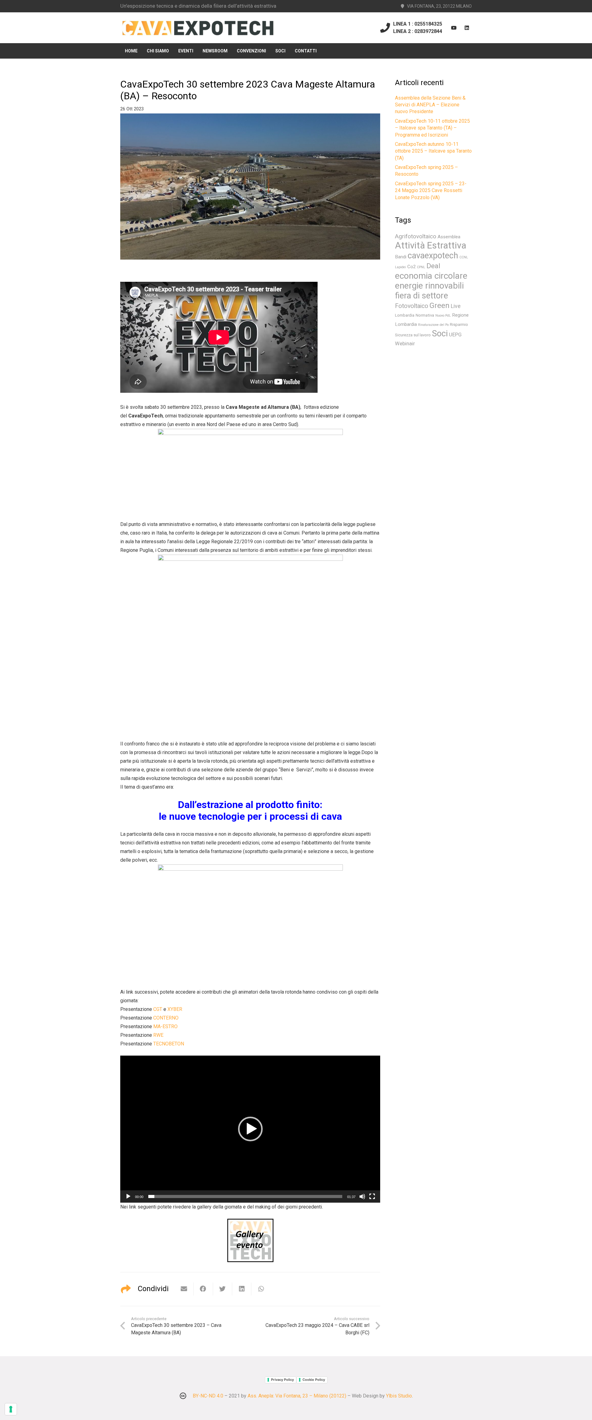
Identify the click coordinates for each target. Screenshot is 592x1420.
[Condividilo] (203, 1289)
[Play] (128, 1196)
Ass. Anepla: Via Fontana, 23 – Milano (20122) (297, 1396)
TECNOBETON (168, 1044)
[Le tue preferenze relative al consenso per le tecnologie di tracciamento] (11, 1409)
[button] (250, 1129)
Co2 (411, 266)
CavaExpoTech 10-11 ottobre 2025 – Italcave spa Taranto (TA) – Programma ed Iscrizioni (432, 128)
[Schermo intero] (372, 1196)
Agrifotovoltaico (415, 236)
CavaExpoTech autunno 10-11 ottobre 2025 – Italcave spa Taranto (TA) (433, 151)
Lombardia (404, 315)
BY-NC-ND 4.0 (208, 1396)
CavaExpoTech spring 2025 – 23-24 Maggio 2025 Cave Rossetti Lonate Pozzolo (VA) (431, 190)
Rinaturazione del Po (433, 325)
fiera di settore (421, 296)
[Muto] (362, 1196)
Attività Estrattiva (430, 245)
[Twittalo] (222, 1289)
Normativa (425, 315)
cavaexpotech (433, 256)
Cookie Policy (313, 1379)
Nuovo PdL (443, 316)
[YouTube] (454, 28)
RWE (158, 1035)
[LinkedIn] (467, 28)
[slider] (245, 1196)
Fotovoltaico (411, 306)
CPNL (421, 267)
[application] (250, 1129)
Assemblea (449, 237)
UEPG (455, 335)
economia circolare (431, 276)
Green (440, 305)
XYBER (174, 1009)
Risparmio (459, 324)
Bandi (400, 257)
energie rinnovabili (429, 286)
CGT (157, 1009)
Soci (440, 334)
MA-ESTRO (165, 1026)
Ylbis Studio (399, 1396)
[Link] (197, 27)
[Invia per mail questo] (184, 1289)
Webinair (405, 344)
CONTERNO (166, 1018)
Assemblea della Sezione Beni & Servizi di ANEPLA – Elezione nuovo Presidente (430, 105)
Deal (433, 266)
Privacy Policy (282, 1379)
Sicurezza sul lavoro (413, 335)
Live (456, 306)
